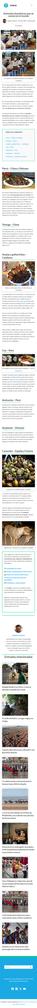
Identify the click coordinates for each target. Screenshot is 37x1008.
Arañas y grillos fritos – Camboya (17, 144)
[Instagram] (16, 988)
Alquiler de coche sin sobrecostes (17, 574)
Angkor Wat (22, 301)
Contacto (22, 1004)
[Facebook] (12, 988)
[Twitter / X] (20, 988)
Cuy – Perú (10, 147)
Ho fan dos (18, 370)
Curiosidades (18, 25)
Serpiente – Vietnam (13, 153)
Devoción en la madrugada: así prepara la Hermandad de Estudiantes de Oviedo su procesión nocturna (18, 849)
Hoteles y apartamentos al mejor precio (19, 571)
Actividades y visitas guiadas (15, 583)
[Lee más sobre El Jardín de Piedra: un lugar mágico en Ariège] (15, 705)
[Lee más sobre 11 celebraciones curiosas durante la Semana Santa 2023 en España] (15, 767)
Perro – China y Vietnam (14, 138)
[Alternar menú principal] (32, 5)
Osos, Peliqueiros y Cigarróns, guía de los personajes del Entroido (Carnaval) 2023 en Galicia (17, 883)
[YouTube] (24, 988)
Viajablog (13, 5)
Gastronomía (31, 21)
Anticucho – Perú (12, 150)
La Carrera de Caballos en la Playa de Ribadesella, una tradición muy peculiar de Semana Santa (18, 815)
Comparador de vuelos (13, 568)
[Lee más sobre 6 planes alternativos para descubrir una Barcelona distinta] (15, 736)
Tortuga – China (11, 141)
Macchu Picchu (14, 379)
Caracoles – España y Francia (16, 156)
